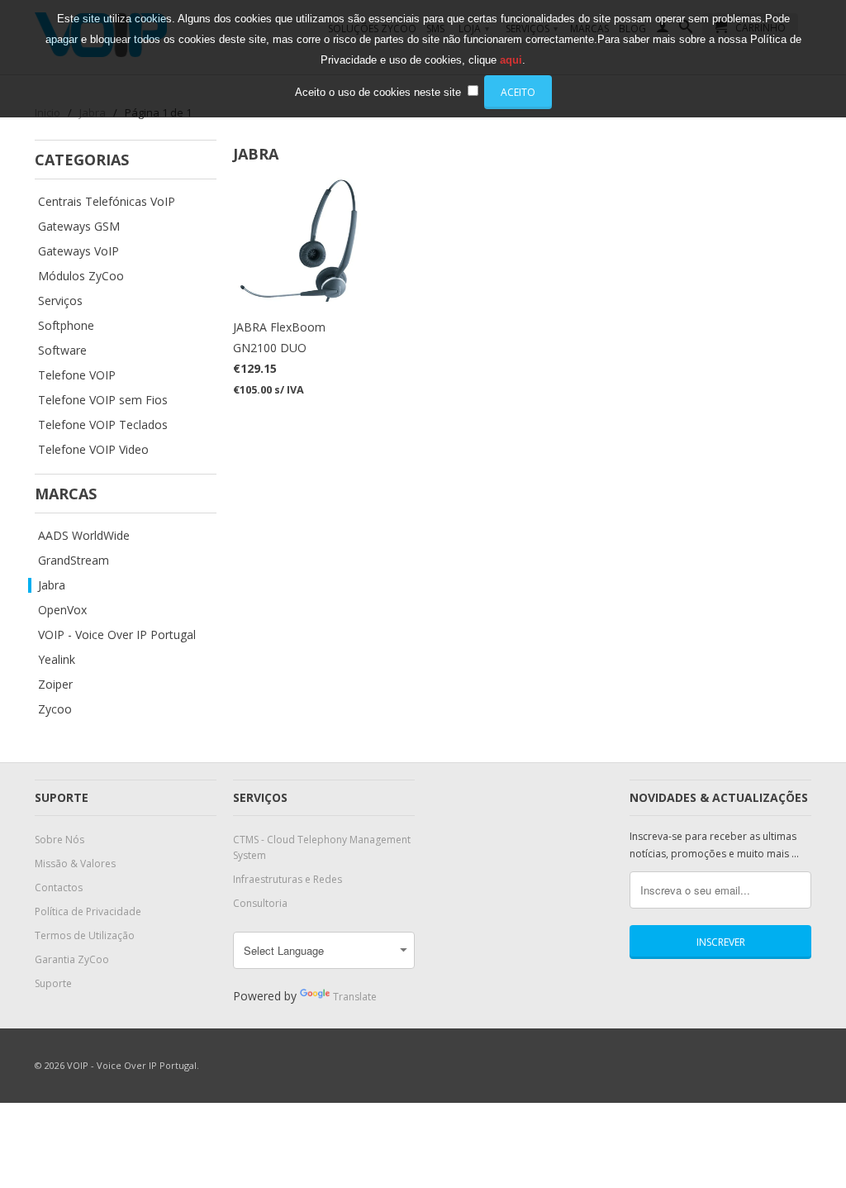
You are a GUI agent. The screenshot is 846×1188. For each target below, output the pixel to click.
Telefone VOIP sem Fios (103, 400)
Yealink (56, 659)
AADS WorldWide (84, 535)
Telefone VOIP (77, 375)
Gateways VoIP (78, 251)
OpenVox (62, 610)
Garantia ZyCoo (72, 959)
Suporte (53, 983)
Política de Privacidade (88, 911)
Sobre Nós (59, 840)
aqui (511, 60)
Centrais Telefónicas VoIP (106, 201)
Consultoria (260, 903)
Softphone (66, 325)
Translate (355, 997)
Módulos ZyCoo (81, 276)
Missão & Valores (75, 863)
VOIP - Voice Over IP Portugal (117, 634)
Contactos (59, 887)
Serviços (60, 300)
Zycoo (55, 709)
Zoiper (55, 684)
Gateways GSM (79, 226)
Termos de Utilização (85, 935)
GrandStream (73, 560)
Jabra (51, 585)
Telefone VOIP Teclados (103, 424)
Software (62, 350)
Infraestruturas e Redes (287, 879)
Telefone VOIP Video (93, 449)
